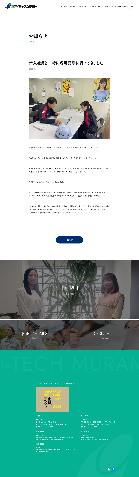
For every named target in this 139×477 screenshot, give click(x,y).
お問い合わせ (109, 6)
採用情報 (118, 6)
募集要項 (125, 6)
